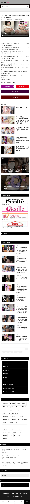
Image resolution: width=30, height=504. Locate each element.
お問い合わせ (6, 493)
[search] (27, 6)
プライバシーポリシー (16, 493)
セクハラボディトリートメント (20, 425)
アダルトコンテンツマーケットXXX (9, 227)
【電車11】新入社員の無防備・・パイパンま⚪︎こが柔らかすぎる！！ (22, 279)
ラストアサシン (7, 413)
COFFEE (5, 410)
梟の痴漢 (20, 351)
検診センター (18, 429)
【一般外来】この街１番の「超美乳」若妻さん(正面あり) (22, 129)
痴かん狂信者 (6, 406)
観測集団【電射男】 (22, 403)
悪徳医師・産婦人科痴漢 (12, 10)
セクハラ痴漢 (6, 377)
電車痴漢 (6, 363)
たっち (19, 410)
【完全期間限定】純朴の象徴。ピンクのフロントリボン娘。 (21, 329)
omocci (18, 406)
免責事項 (25, 493)
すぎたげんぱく (7, 419)
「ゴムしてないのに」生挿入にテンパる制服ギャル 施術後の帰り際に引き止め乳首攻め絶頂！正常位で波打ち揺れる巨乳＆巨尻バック (21, 309)
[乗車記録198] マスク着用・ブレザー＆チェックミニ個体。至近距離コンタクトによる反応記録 (22, 339)
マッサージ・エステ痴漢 (9, 391)
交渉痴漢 (6, 373)
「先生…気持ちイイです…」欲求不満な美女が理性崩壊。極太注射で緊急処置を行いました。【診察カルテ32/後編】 (22, 120)
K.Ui (13, 406)
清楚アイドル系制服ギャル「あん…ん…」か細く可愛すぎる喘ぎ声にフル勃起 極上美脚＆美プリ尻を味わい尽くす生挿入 (21, 250)
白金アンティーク (17, 432)
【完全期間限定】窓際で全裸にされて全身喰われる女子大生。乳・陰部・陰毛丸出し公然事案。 (21, 320)
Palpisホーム (15, 91)
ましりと (25, 406)
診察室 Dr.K (12, 410)
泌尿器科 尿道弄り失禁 (21, 107)
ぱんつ (4, 351)
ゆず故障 (13, 403)
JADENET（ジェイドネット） (10, 416)
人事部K (5, 438)
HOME (3, 10)
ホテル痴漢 (6, 366)
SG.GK (11, 435)
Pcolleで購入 (22, 86)
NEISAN (25, 419)
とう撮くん (15, 413)
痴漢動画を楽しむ (18, 496)
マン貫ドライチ (18, 435)
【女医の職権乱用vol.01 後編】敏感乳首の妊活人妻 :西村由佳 (22, 148)
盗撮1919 (5, 485)
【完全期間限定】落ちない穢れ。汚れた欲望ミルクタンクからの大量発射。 (21, 299)
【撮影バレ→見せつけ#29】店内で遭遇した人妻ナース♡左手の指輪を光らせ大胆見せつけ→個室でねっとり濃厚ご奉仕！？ (22, 289)
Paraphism (6, 403)
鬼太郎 (14, 419)
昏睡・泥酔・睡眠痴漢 (8, 384)
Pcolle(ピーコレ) (5, 204)
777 (19, 419)
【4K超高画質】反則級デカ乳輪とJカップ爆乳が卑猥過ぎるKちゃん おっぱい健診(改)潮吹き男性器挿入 (21, 270)
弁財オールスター (7, 432)
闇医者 (5, 435)
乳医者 (20, 19)
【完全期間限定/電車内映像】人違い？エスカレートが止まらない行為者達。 (21, 260)
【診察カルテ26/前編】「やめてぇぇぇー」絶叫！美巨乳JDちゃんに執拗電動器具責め (22, 139)
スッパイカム (21, 416)
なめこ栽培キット (7, 425)
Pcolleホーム (15, 97)
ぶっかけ (15, 351)
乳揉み (8, 351)
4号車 (12, 429)
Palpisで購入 (8, 86)
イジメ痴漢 (6, 381)
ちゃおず (6, 429)
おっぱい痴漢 (6, 370)
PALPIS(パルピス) (5, 219)
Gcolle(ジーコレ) (5, 212)
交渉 (11, 351)
